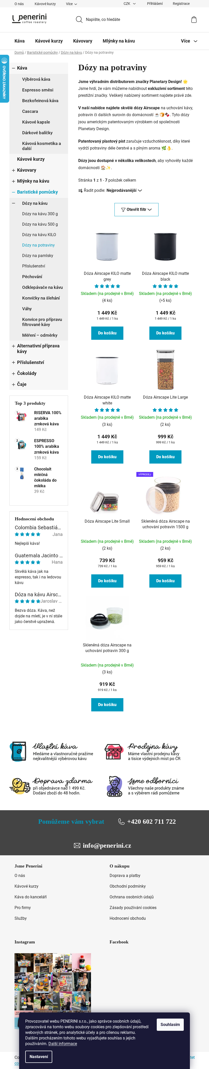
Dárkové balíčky (37, 132)
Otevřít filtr (136, 209)
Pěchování (32, 276)
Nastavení (39, 1056)
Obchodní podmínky (128, 886)
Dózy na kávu (34, 203)
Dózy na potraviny (38, 245)
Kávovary (26, 170)
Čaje (22, 384)
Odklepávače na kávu (42, 287)
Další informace (62, 1043)
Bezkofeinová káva (40, 100)
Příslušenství (33, 266)
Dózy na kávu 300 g (40, 213)
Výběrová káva (36, 79)
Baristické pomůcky (37, 192)
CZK (127, 4)
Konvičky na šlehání (41, 298)
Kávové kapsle (36, 122)
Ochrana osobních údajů (132, 897)
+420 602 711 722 (151, 821)
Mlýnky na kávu (33, 181)
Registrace (181, 4)
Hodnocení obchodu (128, 918)
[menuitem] (19, 41)
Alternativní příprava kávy (38, 348)
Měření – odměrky (39, 335)
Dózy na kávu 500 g (40, 224)
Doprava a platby (125, 875)
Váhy (27, 308)
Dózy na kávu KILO (39, 234)
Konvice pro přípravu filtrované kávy (42, 322)
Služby (21, 918)
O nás (19, 4)
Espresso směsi (37, 89)
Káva (22, 68)
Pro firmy (23, 907)
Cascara (30, 111)
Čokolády (26, 373)
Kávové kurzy (45, 4)
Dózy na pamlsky (37, 255)
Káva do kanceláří (31, 897)
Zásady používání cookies (133, 907)
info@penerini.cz (107, 845)
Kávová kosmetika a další (41, 146)
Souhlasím (170, 1024)
